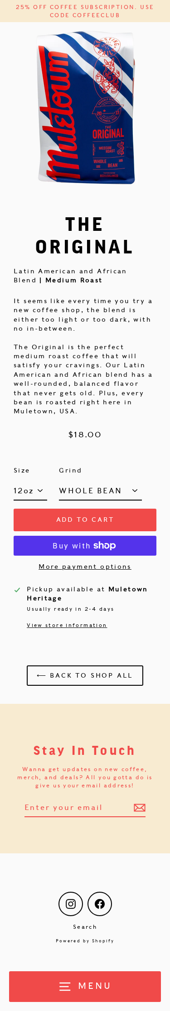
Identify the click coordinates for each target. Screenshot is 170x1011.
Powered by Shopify (85, 940)
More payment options (85, 566)
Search (85, 926)
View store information (67, 625)
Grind (70, 470)
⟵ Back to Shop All (85, 675)
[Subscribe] (138, 807)
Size (22, 470)
